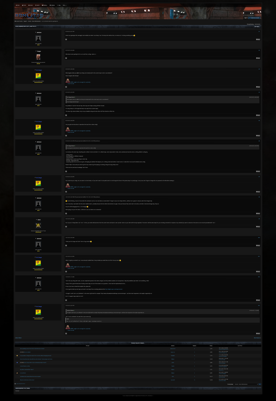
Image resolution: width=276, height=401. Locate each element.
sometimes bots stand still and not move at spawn (30, 376)
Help (59, 5)
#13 (259, 305)
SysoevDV (173, 379)
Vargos (39, 51)
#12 (259, 276)
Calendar (53, 5)
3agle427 (225, 366)
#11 (259, 256)
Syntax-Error (172, 348)
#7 (259, 176)
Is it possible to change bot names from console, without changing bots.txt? (35, 355)
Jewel (173, 362)
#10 (259, 237)
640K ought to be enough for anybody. (80, 82)
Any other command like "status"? (27, 369)
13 (194, 379)
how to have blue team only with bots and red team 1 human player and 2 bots (36, 359)
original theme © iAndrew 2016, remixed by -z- (144, 395)
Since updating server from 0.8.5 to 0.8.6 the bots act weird (32, 348)
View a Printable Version (20, 383)
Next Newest (257, 337)
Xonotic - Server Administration (34, 21)
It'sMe (224, 380)
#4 (259, 92)
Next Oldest (19, 337)
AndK (224, 359)
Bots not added (27, 352)
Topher (172, 366)
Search (37, 5)
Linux (69, 83)
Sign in (245, 17)
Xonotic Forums (19, 21)
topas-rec (173, 352)
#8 (259, 197)
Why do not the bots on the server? (27, 379)
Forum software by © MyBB (128, 395)
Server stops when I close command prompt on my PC (35, 362)
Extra (64, 5)
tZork (39, 219)
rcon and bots (23, 373)
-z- (223, 370)
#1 (259, 31)
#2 (259, 50)
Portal (24, 5)
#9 (259, 218)
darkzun (39, 32)
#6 (259, 140)
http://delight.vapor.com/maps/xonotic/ (113, 289)
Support (25, 21)
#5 (259, 120)
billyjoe (172, 359)
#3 (259, 69)
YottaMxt (173, 355)
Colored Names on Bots (25, 366)
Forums (31, 5)
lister (173, 376)
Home (18, 5)
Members (45, 5)
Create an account (255, 17)
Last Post (221, 349)
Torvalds (72, 83)
